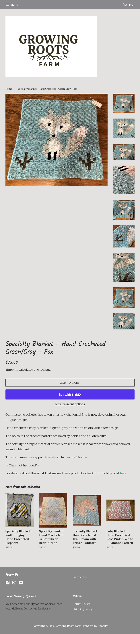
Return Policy (81, 604)
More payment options (70, 404)
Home (8, 89)
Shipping (11, 369)
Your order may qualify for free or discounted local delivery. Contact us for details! (34, 606)
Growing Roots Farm (68, 626)
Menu (14, 5)
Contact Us (80, 577)
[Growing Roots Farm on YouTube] (21, 583)
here (123, 473)
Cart (131, 5)
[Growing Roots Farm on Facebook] (7, 583)
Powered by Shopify (95, 626)
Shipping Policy (82, 609)
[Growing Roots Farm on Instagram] (14, 583)
